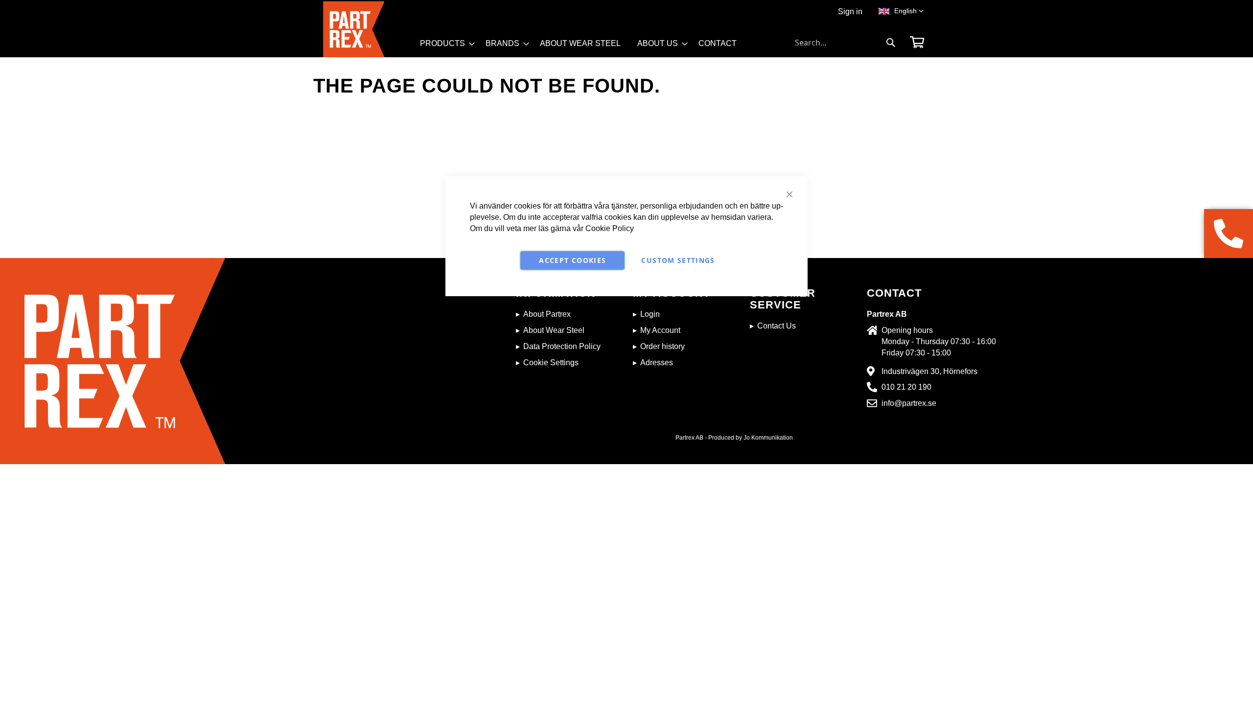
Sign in (850, 11)
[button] (909, 11)
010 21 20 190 (906, 387)
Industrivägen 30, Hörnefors (929, 371)
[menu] (582, 46)
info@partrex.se (909, 403)
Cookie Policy (609, 228)
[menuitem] (444, 43)
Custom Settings (678, 260)
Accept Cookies (572, 260)
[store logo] (368, 29)
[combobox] (845, 42)
